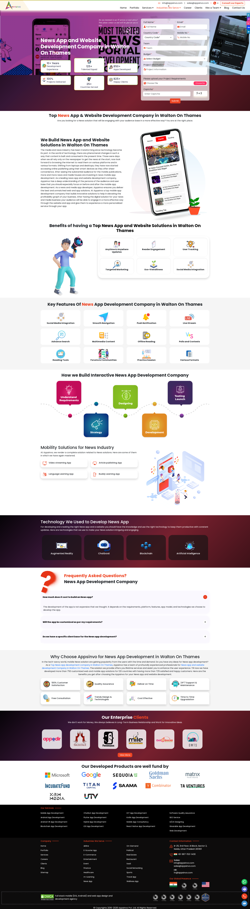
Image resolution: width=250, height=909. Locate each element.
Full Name (149, 22)
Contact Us (238, 7)
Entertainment (90, 859)
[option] (62, 547)
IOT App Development (137, 813)
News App (88, 881)
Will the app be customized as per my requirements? (72, 622)
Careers (44, 859)
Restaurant (132, 859)
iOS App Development (94, 826)
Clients (198, 7)
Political (130, 850)
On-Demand (132, 846)
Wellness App (133, 881)
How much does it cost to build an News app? (68, 597)
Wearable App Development (182, 826)
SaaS (129, 863)
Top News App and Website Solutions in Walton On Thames (147, 228)
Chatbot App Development (96, 813)
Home (123, 7)
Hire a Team (212, 7)
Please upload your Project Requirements (164, 78)
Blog (226, 7)
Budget (147, 54)
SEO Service (175, 817)
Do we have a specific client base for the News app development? (80, 636)
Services (147, 7)
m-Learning (89, 877)
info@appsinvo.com (172, 3)
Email (180, 22)
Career (188, 7)
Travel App (131, 877)
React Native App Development (141, 826)
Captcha (148, 89)
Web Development (178, 830)
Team (146, 43)
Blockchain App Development (54, 826)
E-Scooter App (90, 850)
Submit (175, 100)
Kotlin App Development (138, 817)
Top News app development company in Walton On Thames (82, 664)
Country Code (151, 32)
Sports (129, 872)
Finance (87, 868)
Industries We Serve (168, 7)
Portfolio (134, 7)
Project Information (154, 64)
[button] (245, 903)
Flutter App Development (95, 817)
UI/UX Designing (177, 822)
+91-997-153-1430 (186, 854)
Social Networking (134, 868)
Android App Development (53, 817)
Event (86, 863)
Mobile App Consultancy (138, 822)
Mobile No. (183, 32)
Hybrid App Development (95, 822)
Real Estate (132, 854)
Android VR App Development (54, 822)
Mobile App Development (52, 813)
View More (125, 754)
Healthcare (89, 872)
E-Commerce (90, 854)
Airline (86, 846)
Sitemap (44, 872)
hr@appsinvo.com (183, 872)
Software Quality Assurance (182, 813)
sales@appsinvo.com (198, 3)
